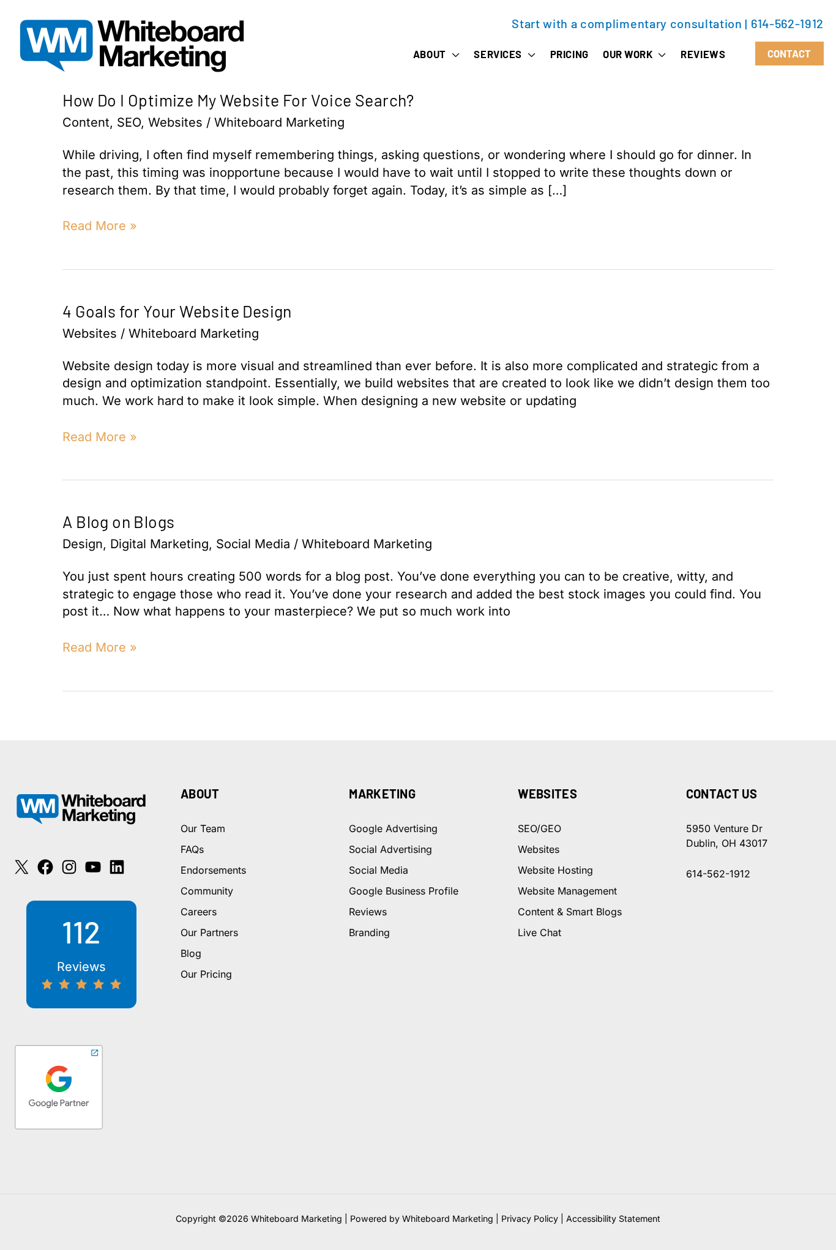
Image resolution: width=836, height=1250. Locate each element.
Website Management (567, 891)
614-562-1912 (787, 23)
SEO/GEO (539, 828)
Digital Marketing (159, 544)
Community (207, 891)
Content (86, 122)
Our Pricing (206, 974)
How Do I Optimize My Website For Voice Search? (238, 100)
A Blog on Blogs (118, 521)
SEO (129, 122)
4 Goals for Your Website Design (176, 311)
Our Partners (209, 932)
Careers (199, 912)
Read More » (99, 226)
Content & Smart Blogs (570, 912)
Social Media (253, 544)
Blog (191, 953)
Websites (175, 122)
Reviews (368, 912)
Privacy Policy (529, 1218)
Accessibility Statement (613, 1218)
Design (82, 544)
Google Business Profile (403, 891)
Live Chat (539, 932)
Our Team (203, 828)
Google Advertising (393, 828)
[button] (453, 53)
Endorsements (213, 870)
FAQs (192, 849)
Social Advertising (390, 849)
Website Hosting (555, 870)
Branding (369, 932)
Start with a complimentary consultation (627, 23)
